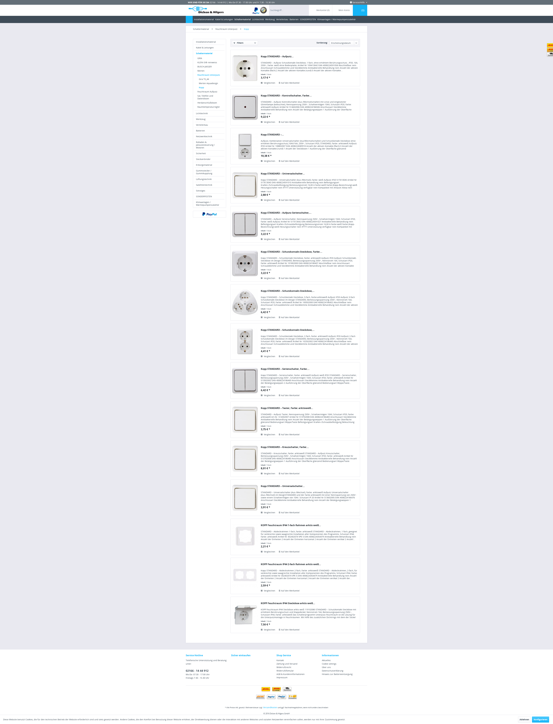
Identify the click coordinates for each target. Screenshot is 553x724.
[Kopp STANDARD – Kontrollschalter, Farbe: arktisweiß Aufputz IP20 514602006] (245, 107)
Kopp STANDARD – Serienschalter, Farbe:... (285, 368)
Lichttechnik (202, 113)
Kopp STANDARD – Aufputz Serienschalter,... (286, 212)
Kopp (201, 87)
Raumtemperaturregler (208, 107)
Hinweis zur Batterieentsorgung (337, 674)
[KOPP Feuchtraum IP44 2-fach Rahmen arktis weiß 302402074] (245, 575)
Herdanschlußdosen (207, 102)
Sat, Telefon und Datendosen (205, 97)
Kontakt (280, 660)
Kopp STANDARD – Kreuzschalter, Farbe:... (285, 447)
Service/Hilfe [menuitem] (358, 2)
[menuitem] (260, 10)
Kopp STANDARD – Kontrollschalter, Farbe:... (286, 95)
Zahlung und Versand (286, 663)
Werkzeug (201, 119)
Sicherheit (201, 153)
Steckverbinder (203, 159)
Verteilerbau (202, 124)
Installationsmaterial (206, 41)
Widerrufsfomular (285, 670)
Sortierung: (322, 42)
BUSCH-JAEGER (204, 66)
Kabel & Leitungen (205, 47)
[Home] (189, 19)
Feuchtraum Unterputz (208, 75)
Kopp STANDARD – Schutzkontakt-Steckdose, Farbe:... (291, 251)
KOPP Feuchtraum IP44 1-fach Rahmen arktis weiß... (291, 525)
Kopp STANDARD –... (272, 134)
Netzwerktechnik (204, 136)
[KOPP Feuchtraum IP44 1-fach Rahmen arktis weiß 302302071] (245, 536)
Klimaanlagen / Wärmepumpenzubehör (207, 203)
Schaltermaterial (204, 53)
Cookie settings (329, 663)
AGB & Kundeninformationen (290, 674)
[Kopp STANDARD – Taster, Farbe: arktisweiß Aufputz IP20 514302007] (245, 419)
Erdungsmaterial (204, 165)
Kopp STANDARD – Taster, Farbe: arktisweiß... (287, 408)
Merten (200, 70)
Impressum (281, 677)
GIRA (199, 58)
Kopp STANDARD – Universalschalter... (283, 173)
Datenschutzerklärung (332, 670)
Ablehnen (524, 719)
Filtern (239, 42)
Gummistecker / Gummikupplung (204, 172)
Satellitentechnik (204, 185)
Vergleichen (269, 82)
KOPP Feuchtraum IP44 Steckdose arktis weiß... (288, 603)
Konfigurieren (540, 719)
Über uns (326, 667)
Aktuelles (326, 660)
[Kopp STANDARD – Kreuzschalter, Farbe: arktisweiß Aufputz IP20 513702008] (245, 458)
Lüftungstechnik (204, 179)
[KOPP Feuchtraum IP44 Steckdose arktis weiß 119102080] (245, 614)
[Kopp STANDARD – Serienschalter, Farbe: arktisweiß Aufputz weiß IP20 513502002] (245, 380)
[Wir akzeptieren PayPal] (210, 214)
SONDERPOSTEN (204, 196)
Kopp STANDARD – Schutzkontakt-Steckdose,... (288, 290)
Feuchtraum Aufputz (207, 91)
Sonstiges (200, 190)
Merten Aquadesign (208, 83)
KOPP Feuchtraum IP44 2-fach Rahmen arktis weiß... (291, 564)
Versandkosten (270, 707)
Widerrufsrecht (283, 667)
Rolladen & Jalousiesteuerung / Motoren (205, 145)
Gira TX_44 (204, 79)
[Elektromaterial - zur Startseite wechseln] (206, 10)
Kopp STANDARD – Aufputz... (277, 56)
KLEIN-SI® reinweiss (207, 62)
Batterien (200, 130)
